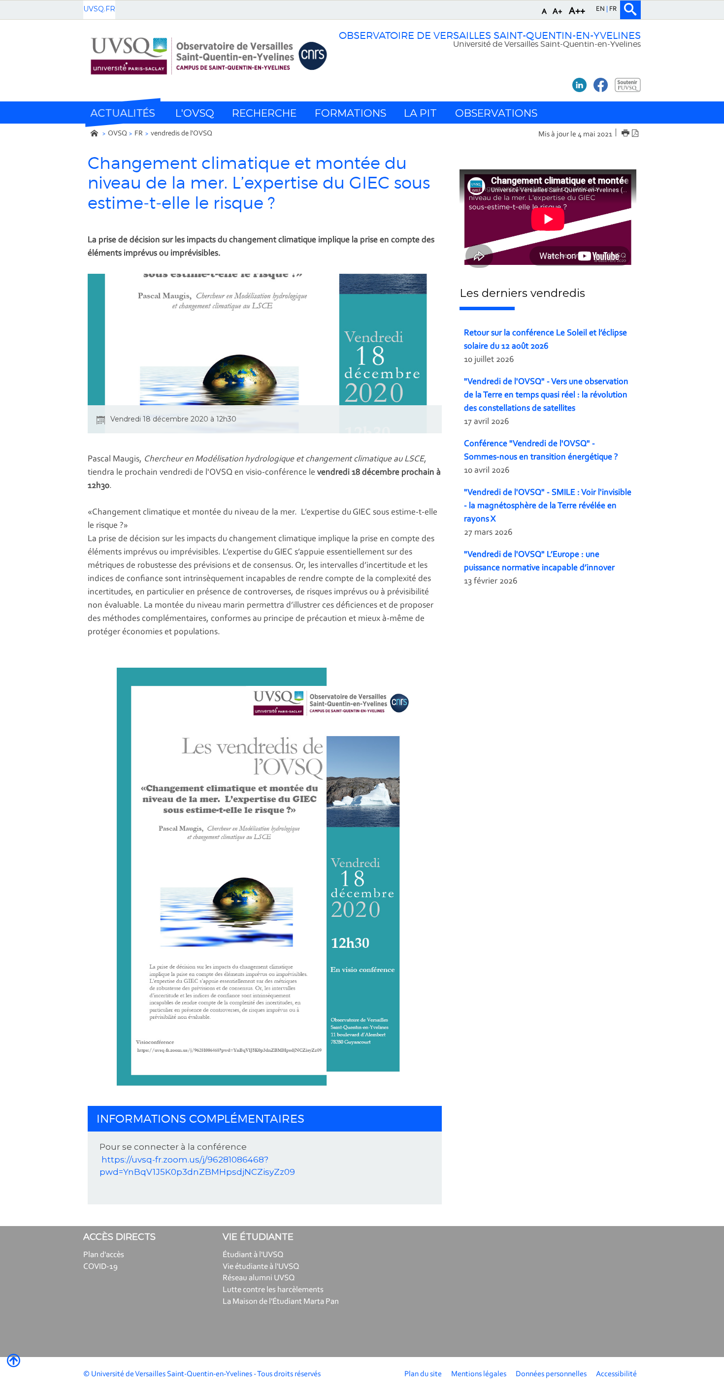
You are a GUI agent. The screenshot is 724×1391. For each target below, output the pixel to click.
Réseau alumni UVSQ (259, 1278)
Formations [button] (350, 113)
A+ (557, 11)
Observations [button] (496, 113)
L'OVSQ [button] (194, 113)
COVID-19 (100, 1266)
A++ (577, 11)
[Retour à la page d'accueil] (208, 56)
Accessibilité (616, 1374)
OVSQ (117, 133)
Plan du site (423, 1374)
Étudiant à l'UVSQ (253, 1255)
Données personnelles (551, 1374)
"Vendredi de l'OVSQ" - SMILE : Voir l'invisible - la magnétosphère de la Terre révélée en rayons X (547, 506)
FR (138, 133)
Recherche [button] (264, 113)
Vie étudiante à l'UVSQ (261, 1266)
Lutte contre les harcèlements (273, 1290)
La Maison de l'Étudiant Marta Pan (281, 1301)
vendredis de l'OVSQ (181, 133)
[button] (122, 112)
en (601, 9)
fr (613, 9)
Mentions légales (478, 1374)
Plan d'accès (103, 1255)
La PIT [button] (420, 113)
